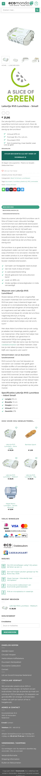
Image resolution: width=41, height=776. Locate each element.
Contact (5, 669)
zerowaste (34, 181)
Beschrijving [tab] (8, 207)
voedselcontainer (9, 345)
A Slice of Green (11, 185)
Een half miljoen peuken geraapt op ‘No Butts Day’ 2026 (22, 573)
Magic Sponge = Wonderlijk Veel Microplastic (19, 579)
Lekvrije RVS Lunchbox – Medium (10, 476)
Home (4, 65)
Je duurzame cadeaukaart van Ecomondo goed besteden (19, 586)
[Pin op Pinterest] (15, 189)
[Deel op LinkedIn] (18, 189)
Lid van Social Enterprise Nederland (16, 675)
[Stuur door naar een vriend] (11, 189)
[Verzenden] (37, 10)
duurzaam (9, 181)
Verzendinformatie (9, 755)
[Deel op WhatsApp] (3, 189)
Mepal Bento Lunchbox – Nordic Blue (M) (10, 505)
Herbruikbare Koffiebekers (13, 658)
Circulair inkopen (9, 655)
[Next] (36, 35)
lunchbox (16, 181)
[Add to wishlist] (16, 427)
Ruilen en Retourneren (11, 763)
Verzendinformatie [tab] (11, 214)
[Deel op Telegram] (22, 189)
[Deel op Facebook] (7, 189)
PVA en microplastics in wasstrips (20, 591)
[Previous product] (7, 113)
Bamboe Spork (30, 444)
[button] (3, 3)
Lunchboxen (14, 65)
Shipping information (11, 759)
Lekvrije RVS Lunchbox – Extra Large (10, 446)
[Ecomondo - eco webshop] (21, 3)
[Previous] (5, 35)
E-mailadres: (6, 622)
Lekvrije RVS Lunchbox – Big (30, 476)
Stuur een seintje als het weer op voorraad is (20, 155)
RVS (29, 181)
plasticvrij (23, 181)
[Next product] (3, 113)
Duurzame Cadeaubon (11, 666)
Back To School (16, 178)
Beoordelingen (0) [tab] (11, 210)
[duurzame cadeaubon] (16, 546)
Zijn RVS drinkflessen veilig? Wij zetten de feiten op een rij (22, 566)
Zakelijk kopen (8, 651)
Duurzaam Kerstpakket (11, 662)
